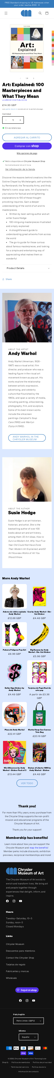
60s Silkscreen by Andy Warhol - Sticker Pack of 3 (14, 769)
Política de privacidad (42, 1062)
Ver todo (27, 783)
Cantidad (6, 114)
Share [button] (9, 279)
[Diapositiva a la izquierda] (20, 78)
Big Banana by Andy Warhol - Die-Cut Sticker (39, 651)
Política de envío (39, 1067)
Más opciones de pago (27, 153)
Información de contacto (28, 1071)
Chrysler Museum (15, 944)
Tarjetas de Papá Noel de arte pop (39, 689)
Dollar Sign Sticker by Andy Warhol (14, 689)
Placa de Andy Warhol (15, 730)
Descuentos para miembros (20, 951)
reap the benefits (39, 847)
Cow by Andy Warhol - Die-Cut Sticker (39, 613)
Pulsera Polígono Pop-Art (14, 650)
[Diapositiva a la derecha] (33, 78)
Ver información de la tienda (20, 169)
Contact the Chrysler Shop (20, 957)
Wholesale (11, 978)
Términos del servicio (20, 1067)
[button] (6, 13)
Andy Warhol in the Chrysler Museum (26, 438)
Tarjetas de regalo (15, 964)
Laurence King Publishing (14, 100)
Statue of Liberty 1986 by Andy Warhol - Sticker (39, 769)
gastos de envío (12, 109)
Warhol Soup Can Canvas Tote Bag (39, 731)
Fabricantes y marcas (17, 971)
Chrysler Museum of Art (24, 1059)
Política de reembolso (21, 1062)
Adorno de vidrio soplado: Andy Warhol (14, 613)
